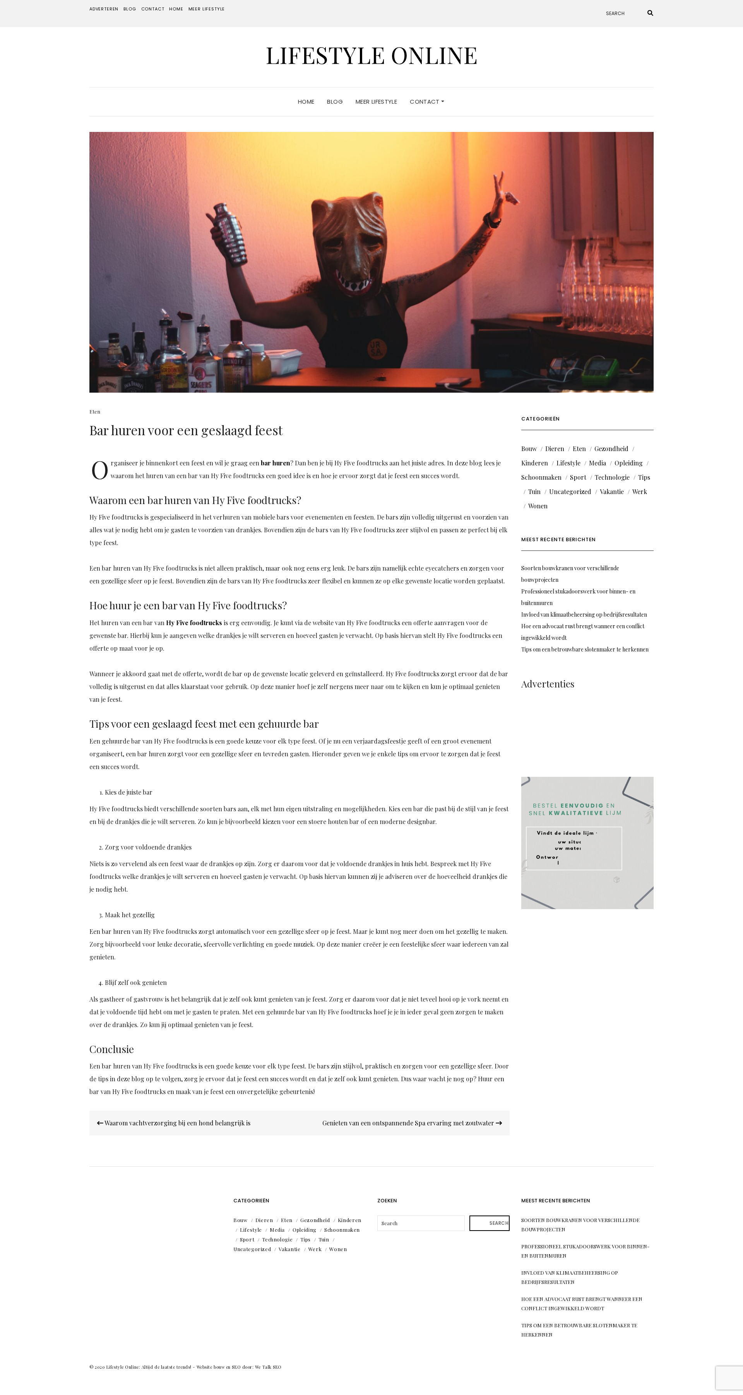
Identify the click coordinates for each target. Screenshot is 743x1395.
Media (597, 463)
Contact (152, 9)
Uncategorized (570, 491)
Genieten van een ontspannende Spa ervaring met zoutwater (409, 1123)
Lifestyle (568, 463)
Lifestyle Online (371, 54)
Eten (94, 411)
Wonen (538, 506)
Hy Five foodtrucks (194, 623)
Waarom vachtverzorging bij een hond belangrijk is (176, 1123)
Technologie (612, 477)
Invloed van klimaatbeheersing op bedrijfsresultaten (584, 614)
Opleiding (629, 463)
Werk (639, 491)
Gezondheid (611, 448)
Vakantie (612, 491)
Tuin (534, 491)
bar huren (275, 463)
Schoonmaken (541, 477)
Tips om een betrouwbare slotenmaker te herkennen (585, 649)
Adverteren (103, 9)
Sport (578, 477)
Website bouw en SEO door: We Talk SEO (239, 1367)
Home (176, 9)
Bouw (529, 448)
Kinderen (534, 463)
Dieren (554, 448)
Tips (644, 477)
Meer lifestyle (206, 9)
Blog (129, 9)
